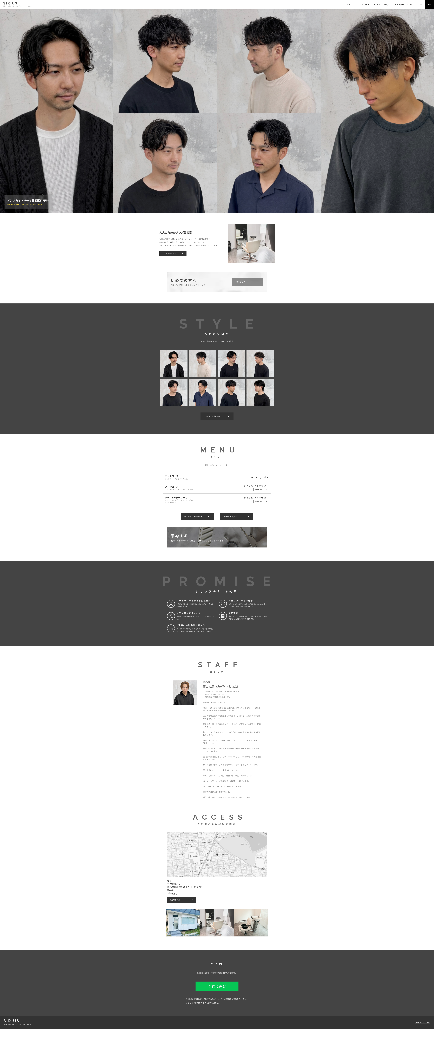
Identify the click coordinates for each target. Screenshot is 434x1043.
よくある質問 (398, 4)
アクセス (410, 4)
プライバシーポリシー (422, 1022)
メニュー (377, 4)
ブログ (419, 4)
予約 (429, 4)
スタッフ (386, 4)
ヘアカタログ (365, 4)
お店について (351, 4)
